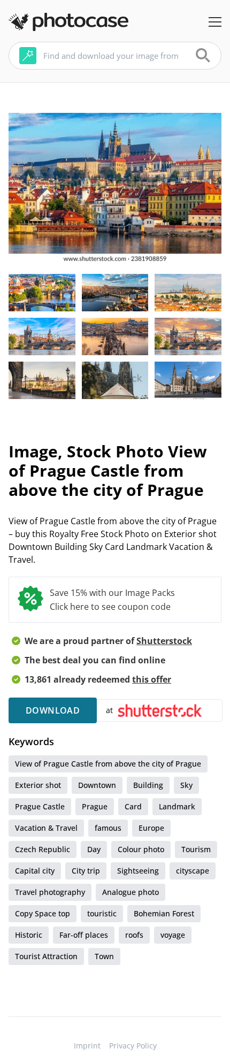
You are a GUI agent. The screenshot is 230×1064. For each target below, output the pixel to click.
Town (104, 956)
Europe (151, 828)
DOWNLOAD (53, 710)
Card (133, 806)
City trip (86, 871)
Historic (28, 935)
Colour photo (141, 849)
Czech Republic (42, 849)
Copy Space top (42, 913)
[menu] (215, 22)
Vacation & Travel (46, 828)
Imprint (87, 1045)
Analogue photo (130, 892)
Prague (95, 806)
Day (94, 849)
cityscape (192, 871)
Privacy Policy (133, 1045)
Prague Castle (40, 806)
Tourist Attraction (46, 956)
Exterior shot (38, 785)
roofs (134, 935)
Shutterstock (164, 641)
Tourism (196, 849)
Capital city (35, 871)
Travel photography (50, 892)
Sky (186, 785)
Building (148, 785)
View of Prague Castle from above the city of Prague (108, 764)
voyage (172, 935)
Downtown (97, 785)
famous (108, 828)
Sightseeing (138, 871)
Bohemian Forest (164, 913)
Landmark (177, 806)
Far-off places (83, 935)
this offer (151, 679)
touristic (102, 913)
